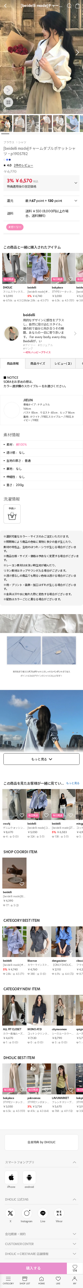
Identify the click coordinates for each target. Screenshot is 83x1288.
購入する (33, 1268)
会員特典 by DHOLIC (41, 1142)
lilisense (32, 960)
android (29, 1187)
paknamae (33, 1098)
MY (74, 1283)
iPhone (11, 1187)
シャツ (22, 142)
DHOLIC (7, 287)
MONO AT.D (34, 1029)
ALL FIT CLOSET (12, 1029)
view (74, 333)
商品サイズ (37, 363)
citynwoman (59, 1029)
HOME (41, 1283)
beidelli (31, 287)
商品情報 (13, 363)
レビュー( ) (62, 363)
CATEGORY (8, 1283)
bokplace (57, 287)
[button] (76, 52)
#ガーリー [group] (15, 227)
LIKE (58, 1283)
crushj (6, 823)
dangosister (59, 960)
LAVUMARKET (60, 1098)
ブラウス (8, 142)
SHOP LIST (25, 1283)
